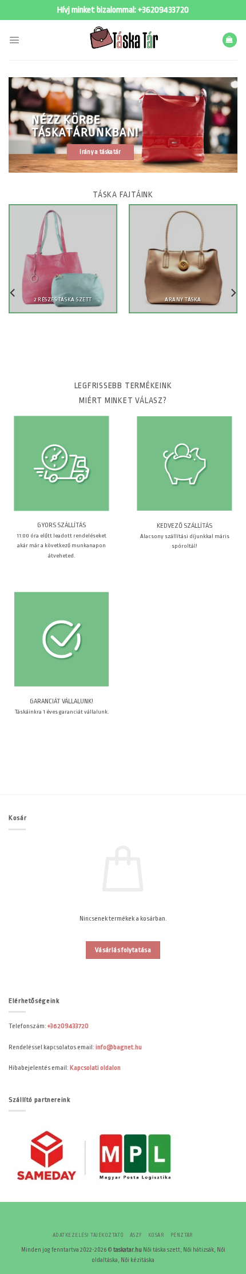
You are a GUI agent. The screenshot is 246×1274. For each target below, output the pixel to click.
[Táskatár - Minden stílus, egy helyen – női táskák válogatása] (123, 40)
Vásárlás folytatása (123, 950)
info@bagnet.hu (119, 1047)
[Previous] (13, 292)
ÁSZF (136, 1235)
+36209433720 (163, 10)
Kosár (156, 1235)
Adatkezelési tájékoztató (88, 1235)
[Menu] (14, 39)
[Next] (233, 292)
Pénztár (181, 1235)
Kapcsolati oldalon (95, 1068)
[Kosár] (230, 40)
